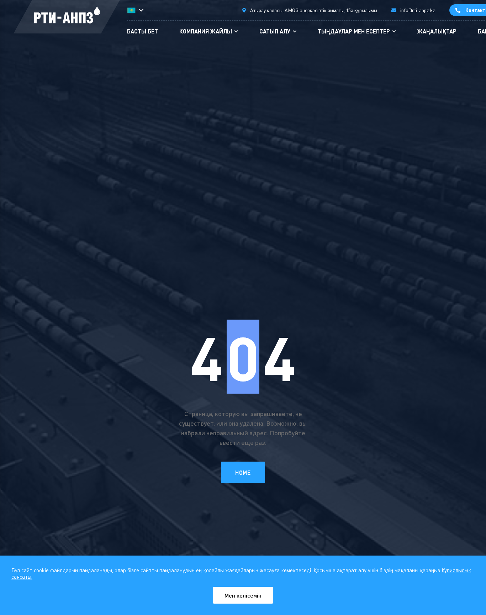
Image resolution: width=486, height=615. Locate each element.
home (243, 472)
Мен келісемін (243, 595)
